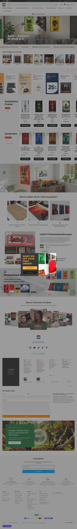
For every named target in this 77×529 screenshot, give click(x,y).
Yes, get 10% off (30, 267)
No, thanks (30, 272)
